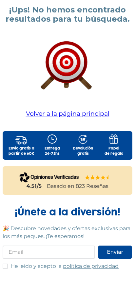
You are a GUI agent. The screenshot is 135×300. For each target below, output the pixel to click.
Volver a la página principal (67, 113)
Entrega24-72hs (52, 151)
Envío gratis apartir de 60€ (21, 151)
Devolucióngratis (83, 151)
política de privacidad (91, 266)
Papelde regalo (114, 151)
